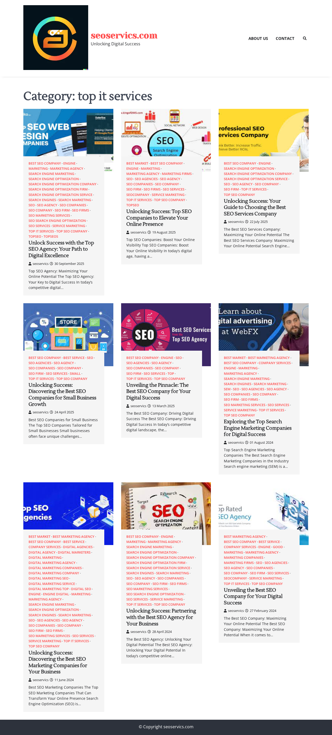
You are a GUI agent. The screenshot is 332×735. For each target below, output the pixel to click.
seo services (39, 226)
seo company (40, 210)
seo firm (62, 210)
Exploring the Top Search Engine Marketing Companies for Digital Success (258, 428)
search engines (42, 200)
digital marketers (74, 552)
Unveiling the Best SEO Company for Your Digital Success (253, 596)
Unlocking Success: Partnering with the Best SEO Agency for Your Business (161, 617)
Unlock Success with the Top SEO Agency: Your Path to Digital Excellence (61, 249)
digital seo (81, 589)
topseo (35, 236)
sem (227, 389)
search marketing (74, 200)
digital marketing (45, 558)
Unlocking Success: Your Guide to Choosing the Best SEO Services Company (255, 207)
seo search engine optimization (57, 221)
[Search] (305, 38)
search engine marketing (51, 174)
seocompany (137, 195)
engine (69, 163)
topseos (51, 236)
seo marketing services (49, 215)
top (171, 374)
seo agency (47, 205)
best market (137, 163)
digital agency (42, 552)
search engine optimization (54, 179)
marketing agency (66, 169)
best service (74, 358)
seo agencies (146, 179)
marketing (38, 169)
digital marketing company (54, 573)
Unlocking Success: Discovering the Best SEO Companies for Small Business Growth (62, 394)
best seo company (45, 163)
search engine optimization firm (58, 189)
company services (275, 363)
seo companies (73, 205)
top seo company (71, 231)
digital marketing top (49, 589)
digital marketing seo (48, 578)
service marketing (68, 226)
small (75, 374)
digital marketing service (52, 584)
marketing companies (243, 558)
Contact (285, 38)
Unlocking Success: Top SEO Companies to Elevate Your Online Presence (159, 217)
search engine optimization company (62, 184)
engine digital (56, 594)
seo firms (80, 210)
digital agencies (78, 547)
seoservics (41, 263)
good (278, 547)
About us (258, 38)
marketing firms (177, 174)
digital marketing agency (52, 563)
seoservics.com (124, 35)
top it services (41, 231)
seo (32, 205)
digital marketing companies (55, 568)
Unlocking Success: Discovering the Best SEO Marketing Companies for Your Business (58, 662)
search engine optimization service (60, 195)
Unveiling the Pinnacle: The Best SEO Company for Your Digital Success (158, 391)
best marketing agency (269, 358)
